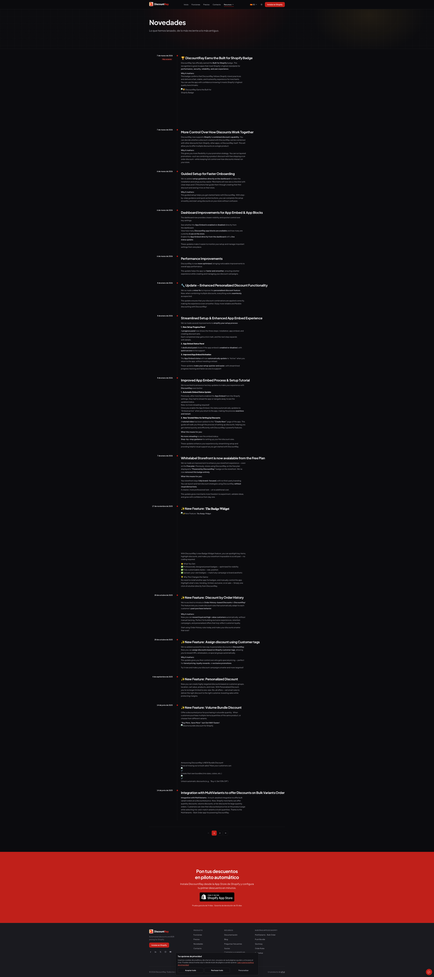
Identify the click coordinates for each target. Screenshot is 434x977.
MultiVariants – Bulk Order (265, 935)
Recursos (228, 4)
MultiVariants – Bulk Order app (194, 812)
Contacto (217, 4)
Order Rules (259, 948)
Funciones (196, 4)
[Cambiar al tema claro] (261, 4)
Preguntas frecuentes (233, 944)
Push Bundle (260, 939)
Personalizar (243, 970)
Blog (226, 939)
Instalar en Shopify (275, 4)
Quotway (259, 944)
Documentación (230, 935)
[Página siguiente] (225, 833)
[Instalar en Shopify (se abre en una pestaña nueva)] (217, 897)
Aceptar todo (190, 970)
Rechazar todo (217, 970)
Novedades (198, 944)
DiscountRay (223, 812)
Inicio (186, 4)
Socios (227, 948)
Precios (206, 4)
